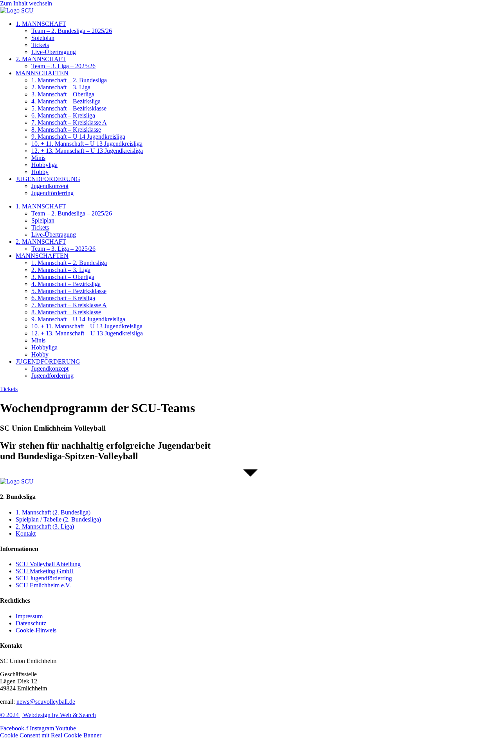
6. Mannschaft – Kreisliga (63, 115)
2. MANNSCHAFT (41, 59)
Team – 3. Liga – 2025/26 (63, 66)
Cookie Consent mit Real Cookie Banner (50, 735)
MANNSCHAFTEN (42, 73)
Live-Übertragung (53, 52)
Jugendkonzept (49, 186)
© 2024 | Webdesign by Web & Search (48, 715)
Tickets (40, 45)
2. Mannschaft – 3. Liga (60, 87)
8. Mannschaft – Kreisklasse (66, 129)
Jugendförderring (52, 193)
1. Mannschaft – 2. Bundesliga (69, 80)
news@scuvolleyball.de (45, 701)
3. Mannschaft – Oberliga (62, 94)
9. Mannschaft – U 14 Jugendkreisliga (78, 136)
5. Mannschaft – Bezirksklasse (68, 108)
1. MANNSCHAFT (41, 23)
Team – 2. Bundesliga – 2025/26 (71, 30)
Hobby (40, 171)
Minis (38, 157)
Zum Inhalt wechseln (26, 3)
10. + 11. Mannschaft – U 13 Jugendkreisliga (86, 143)
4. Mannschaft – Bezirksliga (66, 101)
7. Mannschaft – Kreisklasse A (69, 122)
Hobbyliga (44, 164)
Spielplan (42, 37)
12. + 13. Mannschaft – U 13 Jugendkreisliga (87, 150)
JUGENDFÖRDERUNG (48, 179)
